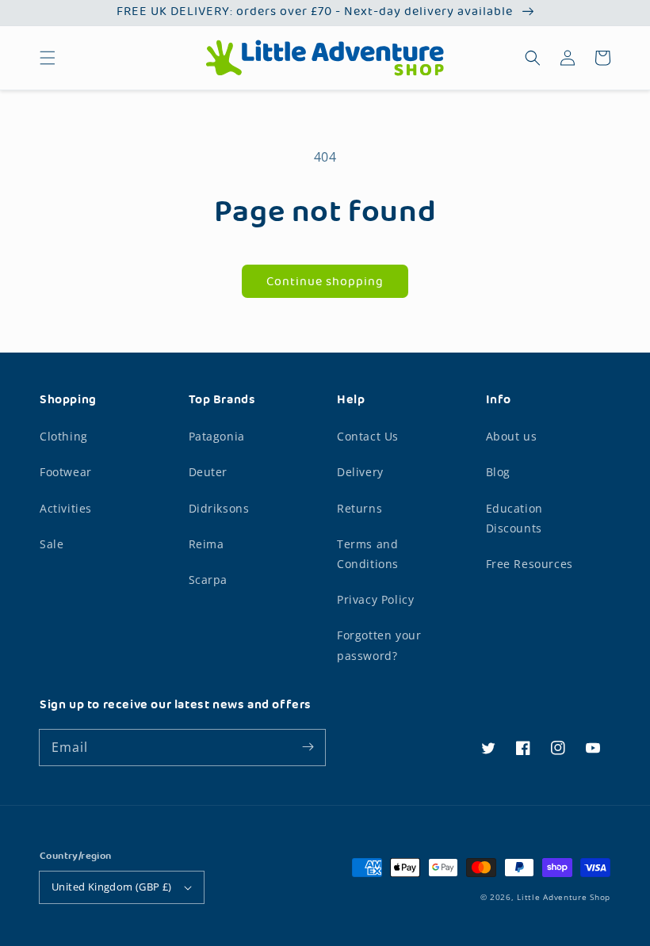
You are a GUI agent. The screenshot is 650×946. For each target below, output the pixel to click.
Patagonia (217, 436)
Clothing (64, 436)
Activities (66, 508)
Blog (498, 471)
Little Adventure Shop (563, 896)
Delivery (360, 471)
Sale (51, 543)
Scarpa (208, 579)
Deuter (208, 471)
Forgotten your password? (379, 644)
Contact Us (368, 436)
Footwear (66, 471)
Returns (359, 508)
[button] (47, 57)
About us (511, 436)
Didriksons (219, 508)
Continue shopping (325, 282)
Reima (206, 543)
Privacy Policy (375, 599)
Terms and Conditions (368, 553)
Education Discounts (514, 518)
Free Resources (529, 563)
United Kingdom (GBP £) (112, 886)
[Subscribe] (307, 747)
